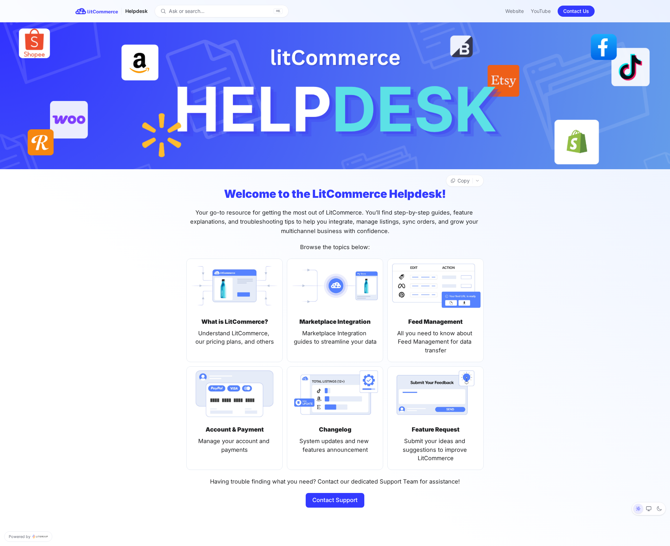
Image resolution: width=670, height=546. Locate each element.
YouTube (541, 11)
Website (514, 11)
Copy (463, 181)
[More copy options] (478, 180)
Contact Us (576, 11)
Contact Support (335, 499)
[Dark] (659, 509)
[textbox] (335, 355)
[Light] (638, 509)
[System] (649, 509)
